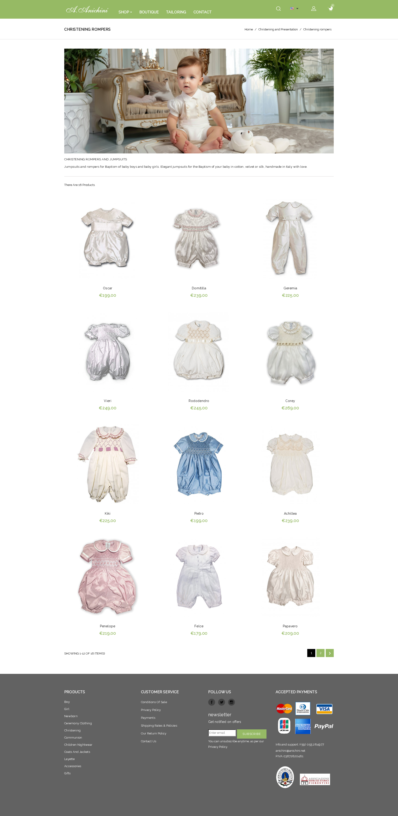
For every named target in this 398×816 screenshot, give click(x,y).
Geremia (290, 288)
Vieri (107, 401)
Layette (69, 759)
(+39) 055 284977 (311, 744)
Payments (148, 717)
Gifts (67, 773)
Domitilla (199, 288)
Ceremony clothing (78, 723)
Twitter (221, 702)
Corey (290, 401)
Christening (72, 730)
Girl (66, 709)
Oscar (107, 288)
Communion (73, 737)
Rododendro (199, 401)
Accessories (72, 766)
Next (330, 653)
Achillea (290, 513)
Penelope (107, 626)
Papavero (290, 626)
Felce (198, 626)
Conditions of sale (154, 702)
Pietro (199, 513)
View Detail (133, 204)
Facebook (211, 702)
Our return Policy (154, 733)
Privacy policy (151, 710)
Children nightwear (78, 744)
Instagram (231, 702)
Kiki (107, 513)
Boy (67, 702)
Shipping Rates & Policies (159, 725)
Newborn (71, 716)
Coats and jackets (77, 752)
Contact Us (148, 741)
